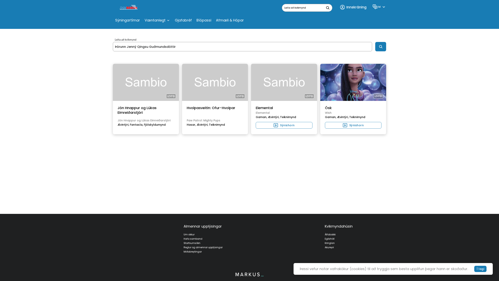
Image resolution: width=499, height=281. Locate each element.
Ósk (328, 107)
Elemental (264, 107)
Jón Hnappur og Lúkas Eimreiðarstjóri (137, 110)
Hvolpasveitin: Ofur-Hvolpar (211, 107)
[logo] (129, 8)
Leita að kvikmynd (125, 39)
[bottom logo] (249, 275)
